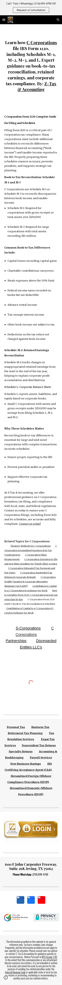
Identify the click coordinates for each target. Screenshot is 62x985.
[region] (31, 7)
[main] (31, 66)
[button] (4, 19)
